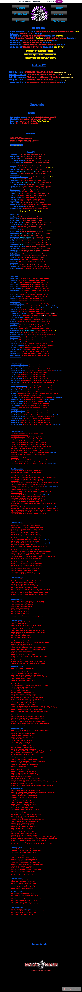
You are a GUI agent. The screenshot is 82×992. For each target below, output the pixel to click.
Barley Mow (14, 461)
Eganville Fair (15, 498)
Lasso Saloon (13, 280)
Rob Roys (12, 123)
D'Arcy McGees (15, 472)
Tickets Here (45, 121)
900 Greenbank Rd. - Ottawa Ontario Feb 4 (38, 368)
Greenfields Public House (17, 304)
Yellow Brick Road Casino (17, 74)
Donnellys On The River (16, 305)
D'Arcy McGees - (15, 479)
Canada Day (54, 384)
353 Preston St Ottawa (25, 339)
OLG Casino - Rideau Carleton (19, 365)
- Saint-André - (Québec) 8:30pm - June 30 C (38, 313)
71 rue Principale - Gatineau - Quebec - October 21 (35, 405)
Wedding (13, 388)
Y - (47, 315)
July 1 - (49, 384)
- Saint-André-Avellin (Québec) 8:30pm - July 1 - (41, 386)
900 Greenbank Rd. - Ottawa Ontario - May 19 (38, 304)
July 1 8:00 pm (52, 315)
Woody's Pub (14, 481)
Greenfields (14, 460)
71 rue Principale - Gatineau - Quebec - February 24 (34, 290)
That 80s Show (58, 370)
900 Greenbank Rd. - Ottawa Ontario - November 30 (39, 345)
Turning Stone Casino (16, 72)
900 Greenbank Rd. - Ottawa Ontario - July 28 (39, 389)
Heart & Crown (14, 199)
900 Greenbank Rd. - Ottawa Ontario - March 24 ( (40, 370)
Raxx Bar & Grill (15, 282)
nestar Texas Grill (17, 454)
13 (43, 191)
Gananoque (14, 489)
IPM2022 (12, 38)
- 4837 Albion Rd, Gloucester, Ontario (31, 191)
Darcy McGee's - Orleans (18, 437)
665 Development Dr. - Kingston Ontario (31, 336)
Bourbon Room (15, 474)
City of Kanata (15, 384)
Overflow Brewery (15, 193)
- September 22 (47, 336)
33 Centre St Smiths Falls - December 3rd (27, 123)
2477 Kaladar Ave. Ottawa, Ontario (31, 193)
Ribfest (19, 489)
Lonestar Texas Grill (16, 167)
